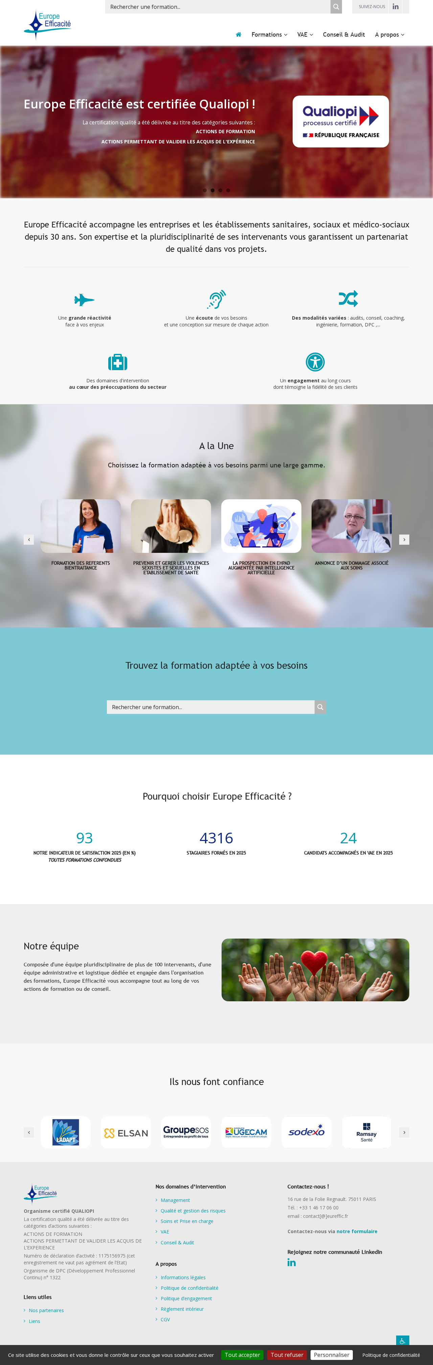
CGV (165, 1319)
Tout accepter (242, 1355)
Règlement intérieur (182, 1309)
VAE (165, 1231)
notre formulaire (357, 1231)
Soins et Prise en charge (187, 1221)
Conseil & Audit (177, 1242)
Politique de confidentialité (190, 1288)
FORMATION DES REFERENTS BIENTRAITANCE (80, 565)
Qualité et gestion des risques (193, 1210)
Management (175, 1200)
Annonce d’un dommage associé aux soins (352, 565)
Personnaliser (331, 1355)
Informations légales (183, 1277)
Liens (34, 1321)
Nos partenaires (46, 1310)
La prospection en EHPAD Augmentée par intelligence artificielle (261, 568)
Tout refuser (287, 1355)
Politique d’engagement (186, 1298)
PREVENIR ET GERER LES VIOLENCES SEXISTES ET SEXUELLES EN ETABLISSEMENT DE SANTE (171, 568)
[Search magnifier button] (336, 7)
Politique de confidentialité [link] (391, 1355)
